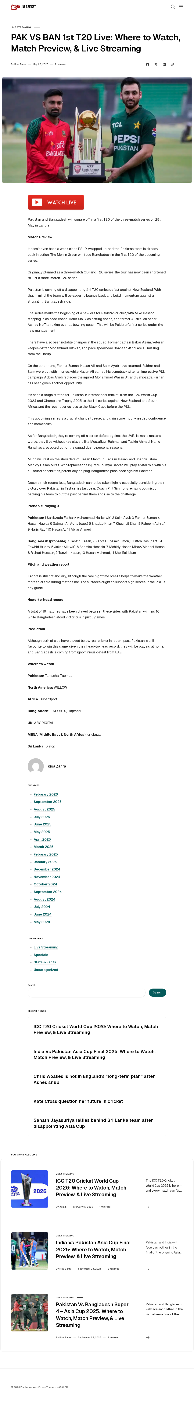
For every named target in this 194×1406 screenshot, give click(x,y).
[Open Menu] (181, 6)
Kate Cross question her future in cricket (78, 1101)
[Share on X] (156, 64)
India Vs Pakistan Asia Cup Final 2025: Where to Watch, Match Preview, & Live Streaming (95, 1054)
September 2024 (48, 892)
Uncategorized (46, 970)
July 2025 (42, 817)
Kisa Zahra (20, 64)
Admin (62, 1207)
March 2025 (43, 847)
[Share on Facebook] (147, 64)
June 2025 (42, 824)
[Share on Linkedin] (164, 64)
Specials (41, 955)
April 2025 (42, 839)
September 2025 (48, 802)
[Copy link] (172, 64)
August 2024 (44, 899)
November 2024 (47, 877)
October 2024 (45, 884)
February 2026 (46, 794)
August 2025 (44, 809)
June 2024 (43, 914)
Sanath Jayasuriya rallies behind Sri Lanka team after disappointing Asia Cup (93, 1123)
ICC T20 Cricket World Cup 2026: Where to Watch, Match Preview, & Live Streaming (96, 1029)
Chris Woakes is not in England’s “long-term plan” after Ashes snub (94, 1079)
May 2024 (42, 922)
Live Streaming (21, 27)
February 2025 (46, 854)
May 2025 (42, 832)
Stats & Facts (45, 962)
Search (31, 985)
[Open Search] (173, 6)
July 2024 (42, 907)
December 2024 (47, 869)
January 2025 (45, 862)
